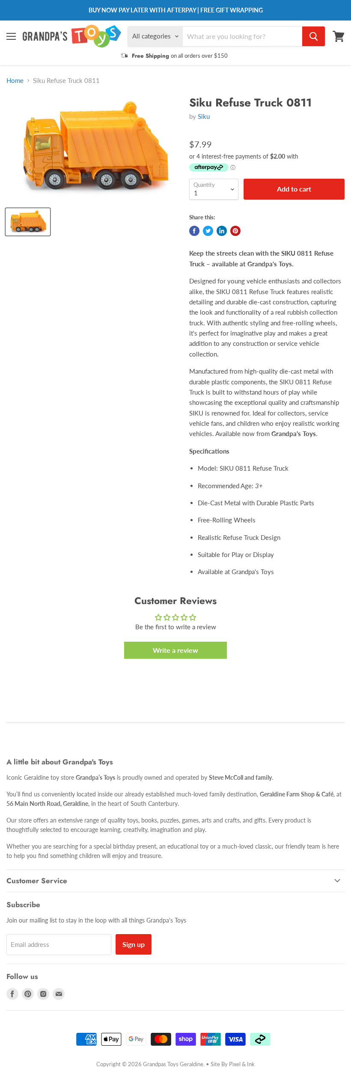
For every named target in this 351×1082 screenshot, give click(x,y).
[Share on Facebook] (194, 231)
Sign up (133, 944)
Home (15, 80)
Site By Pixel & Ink (233, 1064)
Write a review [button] (175, 650)
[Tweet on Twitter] (208, 231)
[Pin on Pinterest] (235, 231)
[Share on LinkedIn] (222, 231)
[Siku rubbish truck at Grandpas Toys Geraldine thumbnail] (28, 222)
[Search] (313, 36)
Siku (204, 116)
